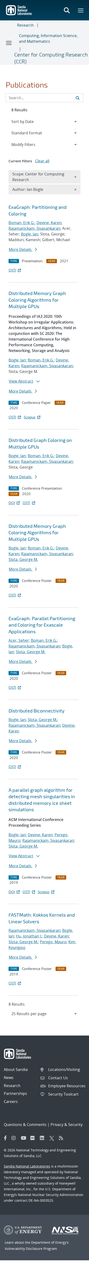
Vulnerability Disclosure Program (31, 1248)
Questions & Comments (25, 1124)
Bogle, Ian (29, 234)
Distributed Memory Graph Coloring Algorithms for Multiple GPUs (37, 299)
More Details (21, 249)
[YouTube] (24, 1138)
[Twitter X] (52, 1138)
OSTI (12, 270)
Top (74, 1260)
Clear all (42, 161)
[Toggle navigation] (9, 43)
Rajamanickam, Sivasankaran (34, 228)
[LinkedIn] (43, 1138)
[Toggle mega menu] (81, 10)
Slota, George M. (23, 559)
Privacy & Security (67, 1124)
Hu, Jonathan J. (29, 936)
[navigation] (44, 1013)
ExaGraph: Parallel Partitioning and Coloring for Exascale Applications (42, 624)
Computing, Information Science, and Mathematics (48, 38)
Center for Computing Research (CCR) (51, 57)
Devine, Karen (49, 222)
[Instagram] (15, 1138)
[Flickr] (33, 1138)
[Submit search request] (77, 97)
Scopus (29, 417)
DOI (12, 502)
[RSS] (62, 1138)
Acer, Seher (19, 640)
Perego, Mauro (53, 941)
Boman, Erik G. (22, 222)
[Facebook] (5, 1138)
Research (25, 25)
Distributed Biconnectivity (37, 710)
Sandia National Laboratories (27, 1166)
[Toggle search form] (66, 10)
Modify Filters (29, 144)
